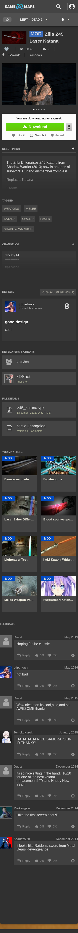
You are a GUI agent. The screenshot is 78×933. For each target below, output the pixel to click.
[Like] (6, 49)
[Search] (58, 6)
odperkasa (26, 304)
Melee (31, 208)
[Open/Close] (73, 149)
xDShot (23, 376)
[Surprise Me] (65, 19)
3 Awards (13, 55)
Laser (45, 219)
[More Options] (69, 127)
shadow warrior (18, 229)
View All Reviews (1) (58, 292)
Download (37, 127)
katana (9, 219)
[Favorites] (7, 19)
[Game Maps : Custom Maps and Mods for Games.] (20, 6)
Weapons (11, 208)
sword (28, 219)
